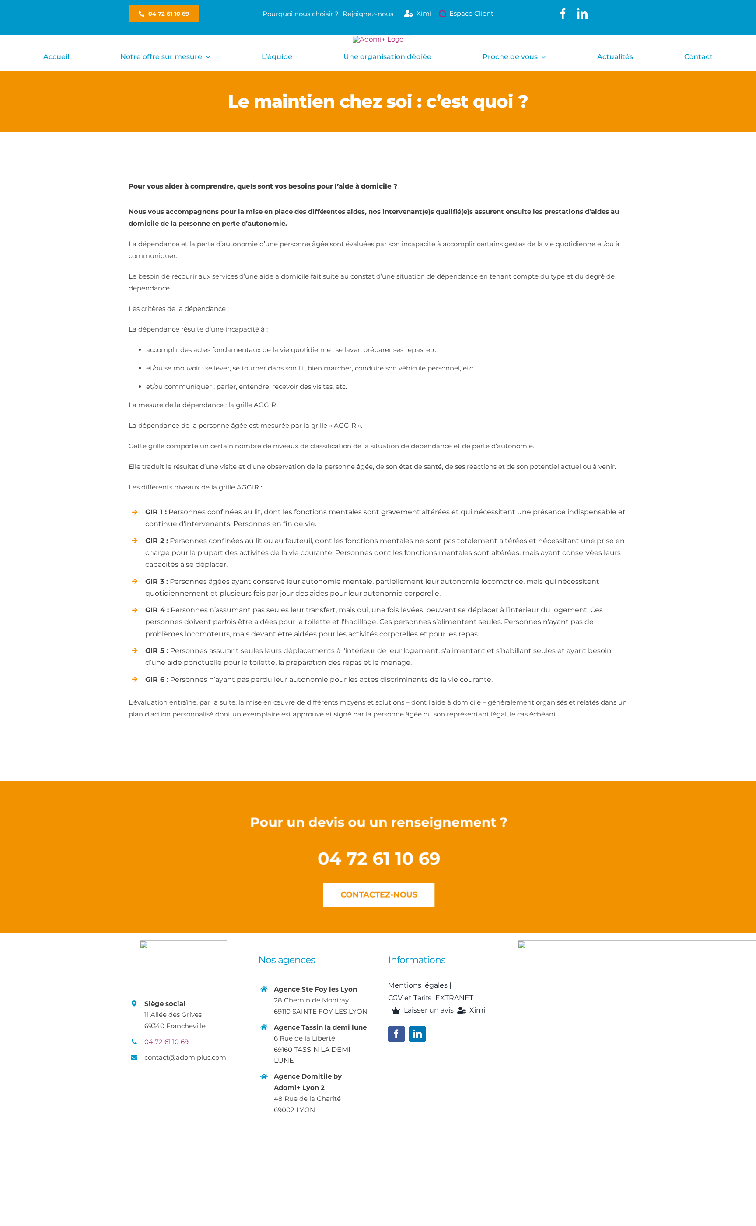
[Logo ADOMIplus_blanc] (378, 39)
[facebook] (563, 13)
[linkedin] (582, 13)
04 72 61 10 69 (166, 1041)
